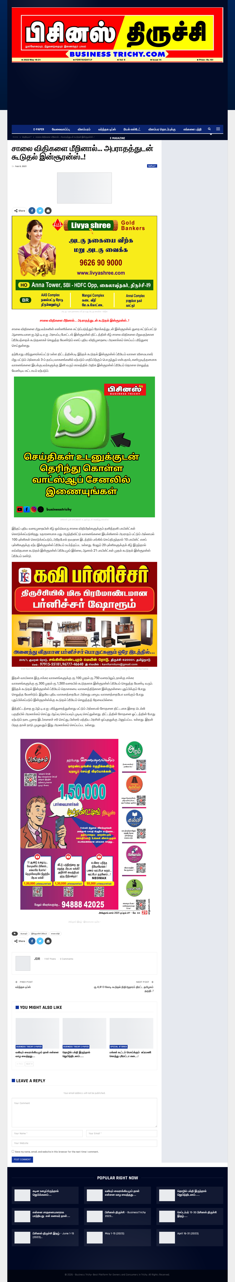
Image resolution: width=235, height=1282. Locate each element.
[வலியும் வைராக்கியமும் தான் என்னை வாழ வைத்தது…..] (37, 1033)
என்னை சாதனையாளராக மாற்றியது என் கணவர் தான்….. (51, 1214)
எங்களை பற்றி (193, 129)
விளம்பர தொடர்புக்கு (162, 129)
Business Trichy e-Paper (29, 1046)
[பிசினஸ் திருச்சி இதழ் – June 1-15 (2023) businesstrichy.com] (22, 1238)
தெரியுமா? (152, 166)
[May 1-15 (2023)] (95, 1238)
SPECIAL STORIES (118, 1046)
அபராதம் (23, 934)
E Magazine (117, 138)
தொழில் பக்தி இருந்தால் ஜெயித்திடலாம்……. (192, 1193)
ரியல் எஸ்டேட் (132, 129)
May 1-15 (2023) (114, 1233)
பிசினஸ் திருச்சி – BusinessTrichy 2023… (125, 1214)
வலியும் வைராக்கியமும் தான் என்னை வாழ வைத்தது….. (122, 1193)
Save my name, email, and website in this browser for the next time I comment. (57, 1151)
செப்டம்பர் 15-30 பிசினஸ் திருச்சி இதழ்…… (197, 1214)
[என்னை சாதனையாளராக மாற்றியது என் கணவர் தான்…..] (22, 1216)
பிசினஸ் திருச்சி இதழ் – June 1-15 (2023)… (53, 1235)
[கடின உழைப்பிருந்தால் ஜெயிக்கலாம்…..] (22, 1195)
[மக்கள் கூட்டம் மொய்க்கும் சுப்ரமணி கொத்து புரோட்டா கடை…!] (131, 1033)
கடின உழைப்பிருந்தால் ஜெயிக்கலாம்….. (46, 1193)
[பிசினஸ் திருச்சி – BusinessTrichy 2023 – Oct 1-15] (95, 1216)
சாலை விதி (55, 934)
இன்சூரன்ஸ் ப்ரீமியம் (39, 934)
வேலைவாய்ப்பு (61, 129)
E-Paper (38, 129)
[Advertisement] (117, 90)
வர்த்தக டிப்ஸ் (107, 129)
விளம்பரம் (84, 129)
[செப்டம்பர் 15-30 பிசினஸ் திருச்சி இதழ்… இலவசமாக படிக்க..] (167, 1216)
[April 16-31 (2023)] (167, 1238)
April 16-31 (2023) (187, 1233)
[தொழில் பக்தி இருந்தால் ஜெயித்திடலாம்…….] (84, 1033)
